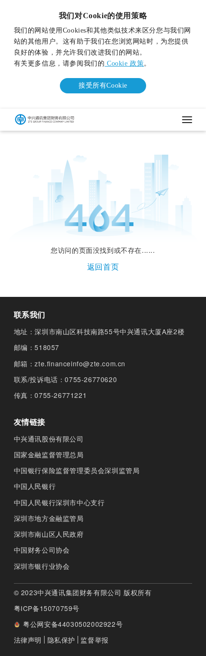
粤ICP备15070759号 (47, 608)
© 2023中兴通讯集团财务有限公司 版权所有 (83, 592)
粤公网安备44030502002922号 (73, 624)
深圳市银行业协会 (42, 566)
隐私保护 (61, 640)
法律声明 (28, 640)
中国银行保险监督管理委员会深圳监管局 (77, 470)
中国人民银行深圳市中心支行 (59, 502)
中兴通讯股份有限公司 (49, 439)
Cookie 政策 (124, 63)
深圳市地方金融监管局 (49, 518)
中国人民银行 (35, 486)
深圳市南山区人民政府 (49, 534)
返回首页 (103, 266)
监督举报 (94, 640)
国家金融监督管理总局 (49, 455)
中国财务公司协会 (42, 550)
